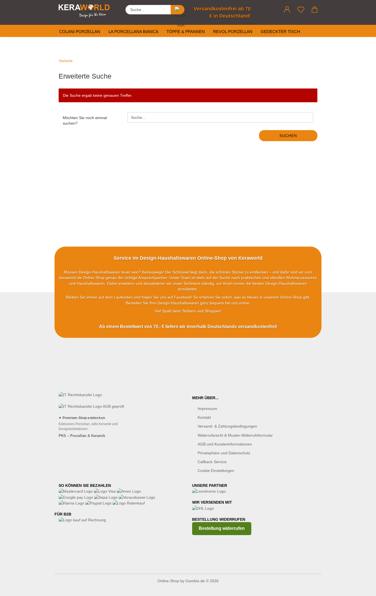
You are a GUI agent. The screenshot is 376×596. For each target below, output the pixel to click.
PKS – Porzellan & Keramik (82, 436)
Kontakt (204, 417)
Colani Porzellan (79, 31)
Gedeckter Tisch (280, 31)
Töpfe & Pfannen (186, 31)
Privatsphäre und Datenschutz (224, 453)
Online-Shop (168, 581)
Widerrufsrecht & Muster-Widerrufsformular (235, 435)
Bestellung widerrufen (222, 528)
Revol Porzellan (232, 31)
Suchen (288, 135)
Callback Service (212, 462)
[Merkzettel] (301, 9)
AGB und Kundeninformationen (225, 444)
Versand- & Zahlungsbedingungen (227, 426)
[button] (287, 9)
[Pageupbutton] (361, 587)
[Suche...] (177, 9)
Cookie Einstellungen (216, 470)
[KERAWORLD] (86, 11)
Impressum (207, 408)
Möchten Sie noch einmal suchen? (85, 120)
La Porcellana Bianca (133, 31)
